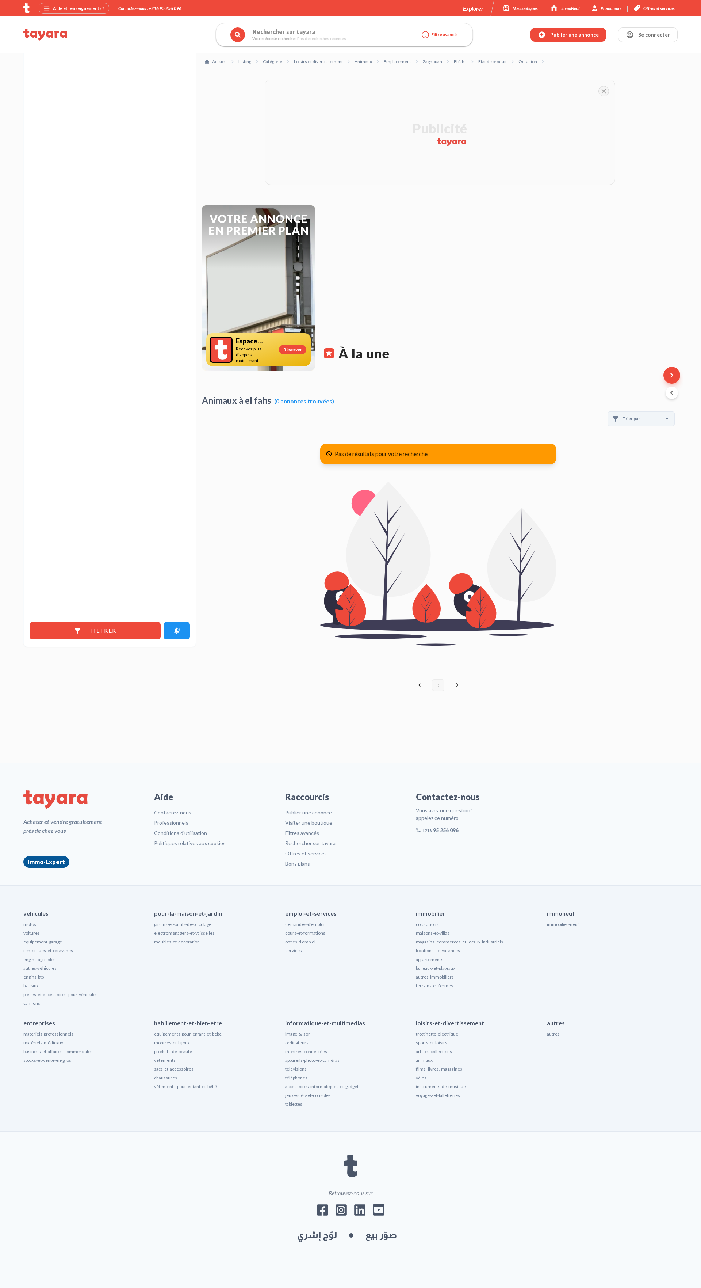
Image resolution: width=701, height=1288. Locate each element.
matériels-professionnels (48, 1034)
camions (31, 1003)
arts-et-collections (434, 1051)
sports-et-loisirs (431, 1042)
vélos (421, 1077)
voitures (31, 933)
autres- (554, 1034)
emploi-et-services (311, 913)
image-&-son (298, 1034)
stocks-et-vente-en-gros (47, 1060)
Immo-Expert (46, 861)
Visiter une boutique (308, 823)
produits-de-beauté (173, 1051)
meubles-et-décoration (177, 942)
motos (29, 924)
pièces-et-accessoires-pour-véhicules (60, 994)
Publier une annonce (308, 812)
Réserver (292, 349)
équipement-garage (42, 942)
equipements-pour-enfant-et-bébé (188, 1034)
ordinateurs (297, 1042)
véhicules (36, 913)
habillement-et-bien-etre (188, 1022)
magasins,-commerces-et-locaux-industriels (459, 942)
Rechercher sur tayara (310, 843)
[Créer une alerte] (177, 630)
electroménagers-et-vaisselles (184, 933)
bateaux (31, 985)
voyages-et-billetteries (438, 1095)
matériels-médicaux (43, 1042)
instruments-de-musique (441, 1086)
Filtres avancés (302, 833)
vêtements (165, 1060)
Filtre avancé (444, 34)
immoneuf (561, 913)
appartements (429, 959)
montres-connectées (306, 1051)
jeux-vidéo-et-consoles (308, 1095)
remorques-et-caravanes (48, 950)
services (293, 950)
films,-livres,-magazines (439, 1069)
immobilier (430, 913)
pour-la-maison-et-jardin (188, 913)
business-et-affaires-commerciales (58, 1051)
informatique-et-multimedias (325, 1022)
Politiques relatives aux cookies (190, 843)
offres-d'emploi (300, 942)
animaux (424, 1060)
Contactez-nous (172, 812)
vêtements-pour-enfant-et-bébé (185, 1086)
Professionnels (171, 823)
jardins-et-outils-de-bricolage (182, 924)
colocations (427, 924)
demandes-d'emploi (305, 924)
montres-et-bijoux (172, 1042)
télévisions (296, 1069)
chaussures (165, 1077)
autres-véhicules (40, 968)
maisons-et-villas (432, 933)
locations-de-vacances (438, 950)
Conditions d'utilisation (180, 833)
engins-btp (33, 977)
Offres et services (306, 853)
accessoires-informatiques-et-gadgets (323, 1086)
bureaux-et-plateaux (435, 968)
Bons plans (297, 863)
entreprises (39, 1022)
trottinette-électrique (437, 1034)
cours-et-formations (305, 933)
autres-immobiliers (435, 977)
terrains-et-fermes (434, 985)
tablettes (293, 1104)
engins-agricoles (39, 959)
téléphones (296, 1077)
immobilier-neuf (563, 924)
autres (556, 1022)
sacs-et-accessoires (174, 1069)
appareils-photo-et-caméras (312, 1060)
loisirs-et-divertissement (450, 1022)
